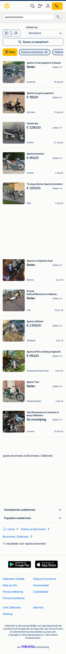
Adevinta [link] (38, 607)
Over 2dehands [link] (12, 607)
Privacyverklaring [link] (13, 591)
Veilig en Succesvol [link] (44, 579)
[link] (7, 6)
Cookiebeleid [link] (40, 591)
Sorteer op (31, 27)
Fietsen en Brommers (32, 52)
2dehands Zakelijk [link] (14, 579)
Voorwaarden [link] (41, 585)
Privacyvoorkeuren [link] (14, 598)
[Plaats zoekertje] (57, 6)
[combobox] (28, 17)
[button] (40, 6)
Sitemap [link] (8, 614)
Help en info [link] (10, 585)
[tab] (7, 33)
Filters (12, 52)
